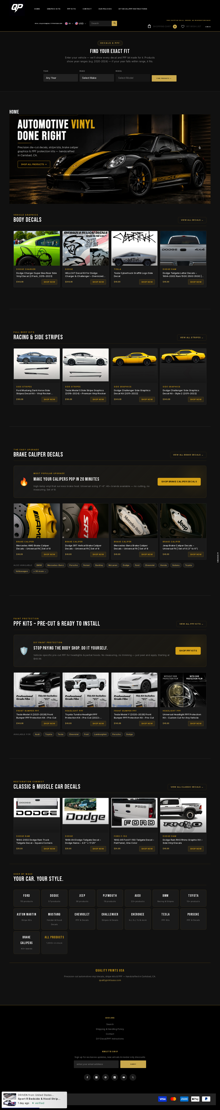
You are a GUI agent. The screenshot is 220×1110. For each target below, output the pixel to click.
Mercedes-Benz (55, 565)
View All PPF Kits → (191, 624)
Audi (37, 734)
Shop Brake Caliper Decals (179, 481)
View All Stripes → (192, 337)
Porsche (73, 565)
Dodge (126, 565)
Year (45, 71)
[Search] (103, 23)
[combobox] (101, 23)
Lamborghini (100, 734)
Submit (133, 1064)
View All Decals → (192, 220)
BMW (39, 565)
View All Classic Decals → (187, 787)
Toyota (188, 565)
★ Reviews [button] (218, 557)
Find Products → (164, 78)
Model (119, 71)
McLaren (113, 565)
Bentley (99, 565)
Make (82, 71)
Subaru (175, 565)
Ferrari (86, 565)
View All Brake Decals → (188, 455)
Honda (163, 565)
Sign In (208, 27)
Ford (137, 565)
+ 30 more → (40, 571)
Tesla (60, 734)
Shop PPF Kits (188, 650)
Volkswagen (22, 571)
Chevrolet (150, 565)
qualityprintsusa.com (110, 980)
